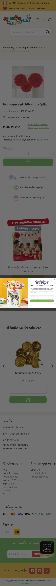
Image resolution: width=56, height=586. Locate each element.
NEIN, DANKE (42, 304)
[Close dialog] (54, 279)
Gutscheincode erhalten (42, 300)
